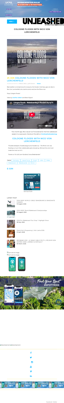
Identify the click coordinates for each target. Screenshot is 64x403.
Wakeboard (12, 163)
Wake (48, 160)
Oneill (35, 160)
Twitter (55, 402)
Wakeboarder (23, 163)
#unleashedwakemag (49, 134)
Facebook (49, 402)
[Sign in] (52, 21)
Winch (32, 163)
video (41, 160)
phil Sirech (31, 83)
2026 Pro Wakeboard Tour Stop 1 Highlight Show (33, 220)
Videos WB (22, 83)
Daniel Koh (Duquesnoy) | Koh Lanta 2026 (30, 230)
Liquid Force (26, 160)
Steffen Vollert (17, 97)
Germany (16, 160)
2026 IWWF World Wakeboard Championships (32, 210)
